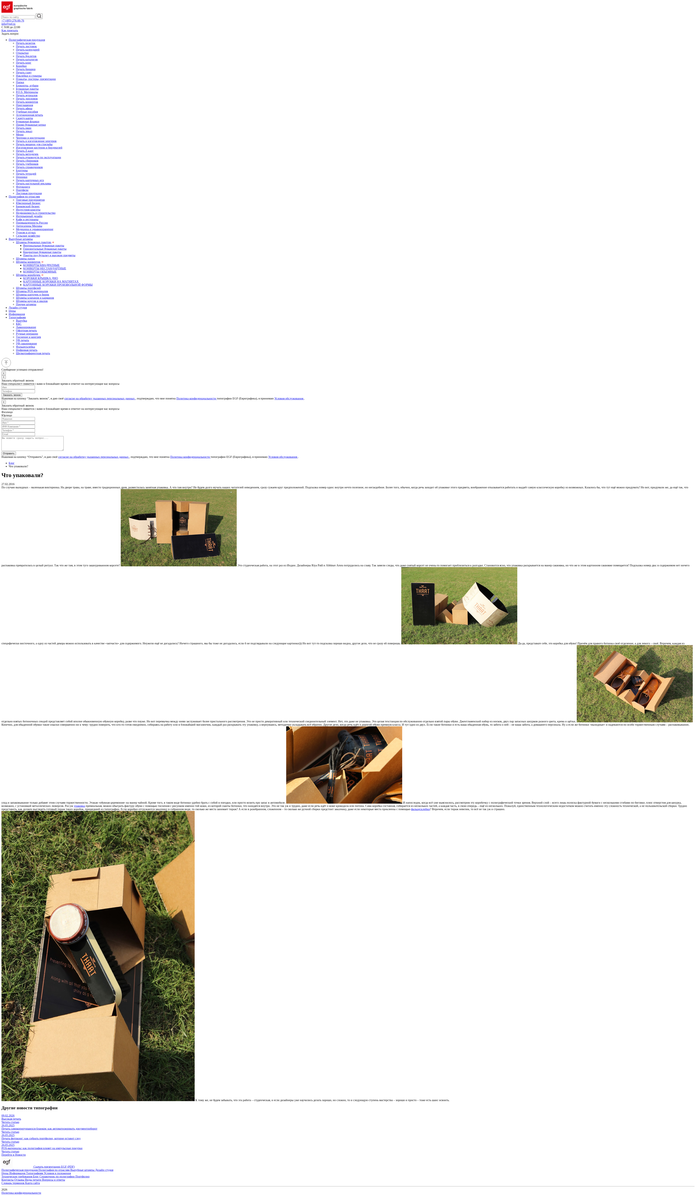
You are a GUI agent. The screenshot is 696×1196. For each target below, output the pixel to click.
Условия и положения (57, 1173)
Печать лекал (24, 131)
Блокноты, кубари (27, 85)
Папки (20, 82)
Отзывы (19, 1179)
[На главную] (17, 11)
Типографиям (17, 317)
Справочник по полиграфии (57, 1176)
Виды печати (33, 1179)
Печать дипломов (27, 98)
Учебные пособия (27, 111)
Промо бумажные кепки (31, 124)
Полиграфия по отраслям (24, 196)
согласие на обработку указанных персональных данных (99, 398)
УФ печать (22, 340)
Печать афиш (24, 108)
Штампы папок (25, 258)
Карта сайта (32, 1183)
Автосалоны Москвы (29, 225)
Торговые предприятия (30, 199)
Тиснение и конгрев (28, 337)
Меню (20, 134)
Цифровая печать (26, 350)
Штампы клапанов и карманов (35, 297)
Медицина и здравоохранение (34, 229)
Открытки (22, 52)
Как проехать (9, 30)
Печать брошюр (26, 69)
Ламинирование (26, 327)
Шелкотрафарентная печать (33, 353)
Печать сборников (27, 160)
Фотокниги (23, 186)
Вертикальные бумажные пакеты (43, 245)
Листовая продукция (29, 193)
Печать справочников (29, 167)
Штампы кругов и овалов (32, 301)
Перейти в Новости (13, 1154)
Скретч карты (24, 118)
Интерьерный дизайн (29, 216)
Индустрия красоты (28, 209)
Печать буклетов (26, 56)
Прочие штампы (26, 304)
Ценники (21, 177)
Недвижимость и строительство (35, 212)
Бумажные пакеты (27, 88)
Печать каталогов (27, 59)
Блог (11, 463)
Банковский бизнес (28, 206)
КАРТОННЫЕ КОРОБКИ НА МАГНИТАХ (51, 281)
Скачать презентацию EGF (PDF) (54, 1166)
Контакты (7, 1179)
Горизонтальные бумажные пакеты (45, 248)
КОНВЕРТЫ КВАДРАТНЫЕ (41, 265)
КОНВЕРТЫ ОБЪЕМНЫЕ (40, 271)
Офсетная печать (26, 330)
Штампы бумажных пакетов (34, 242)
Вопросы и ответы (53, 1179)
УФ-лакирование (26, 343)
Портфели (22, 190)
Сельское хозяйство (28, 235)
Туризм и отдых (26, 232)
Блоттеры (22, 170)
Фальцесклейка (25, 346)
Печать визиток (25, 43)
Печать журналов (27, 95)
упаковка (79, 805)
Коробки (21, 65)
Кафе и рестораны (27, 219)
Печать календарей (28, 49)
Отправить (8, 453)
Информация (17, 314)
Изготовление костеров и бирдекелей (39, 147)
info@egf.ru (8, 23)
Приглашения (24, 105)
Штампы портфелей (28, 288)
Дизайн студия (18, 307)
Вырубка (21, 320)
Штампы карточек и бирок (32, 294)
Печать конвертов (27, 101)
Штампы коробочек (28, 274)
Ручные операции (27, 333)
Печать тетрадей (26, 173)
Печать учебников (27, 163)
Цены (12, 310)
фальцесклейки (420, 809)
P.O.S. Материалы (27, 92)
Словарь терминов (13, 1183)
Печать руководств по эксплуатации (38, 157)
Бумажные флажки (27, 121)
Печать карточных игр (30, 180)
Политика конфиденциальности (196, 398)
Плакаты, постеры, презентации (36, 79)
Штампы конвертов (28, 261)
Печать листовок (26, 46)
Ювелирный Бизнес (28, 203)
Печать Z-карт (25, 150)
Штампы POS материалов (32, 291)
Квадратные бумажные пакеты (42, 252)
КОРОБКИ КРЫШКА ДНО (40, 278)
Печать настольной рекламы (33, 183)
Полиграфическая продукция (27, 39)
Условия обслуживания (289, 398)
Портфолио (82, 1176)
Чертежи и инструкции (30, 137)
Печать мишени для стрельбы (34, 144)
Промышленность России (32, 222)
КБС (19, 323)
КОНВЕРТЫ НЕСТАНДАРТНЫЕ (44, 268)
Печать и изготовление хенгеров (36, 141)
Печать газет (24, 72)
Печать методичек (27, 154)
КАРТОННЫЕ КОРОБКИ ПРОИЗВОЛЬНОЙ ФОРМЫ (58, 284)
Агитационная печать (29, 114)
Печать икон (23, 128)
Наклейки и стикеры (29, 75)
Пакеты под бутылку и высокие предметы (49, 255)
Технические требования (17, 1176)
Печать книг (23, 62)
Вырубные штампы (21, 239)
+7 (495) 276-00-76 (12, 20)
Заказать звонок (12, 395)
